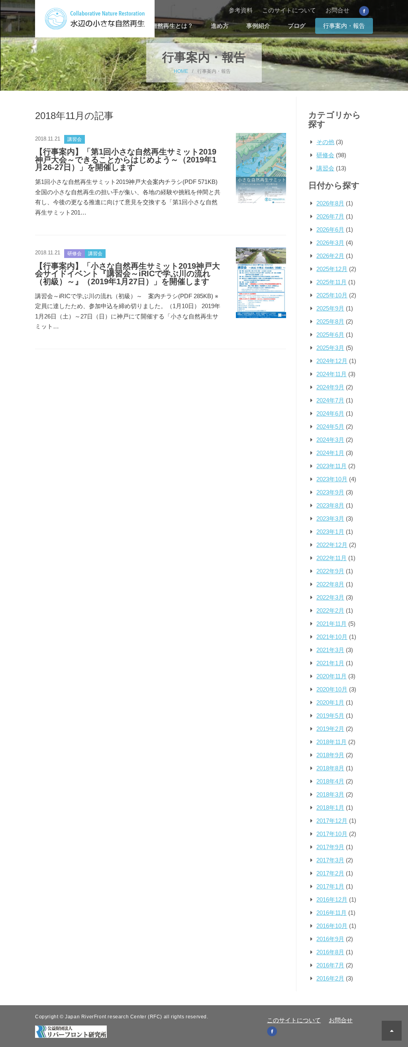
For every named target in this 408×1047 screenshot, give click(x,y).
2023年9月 (330, 492)
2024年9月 (330, 387)
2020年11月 (331, 676)
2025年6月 (330, 334)
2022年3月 (330, 597)
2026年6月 (330, 229)
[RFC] (71, 1030)
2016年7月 (330, 965)
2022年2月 (330, 610)
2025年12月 (331, 269)
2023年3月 (330, 518)
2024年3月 (330, 439)
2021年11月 (331, 623)
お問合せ (337, 10)
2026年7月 (330, 216)
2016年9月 (330, 939)
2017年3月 (330, 860)
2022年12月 (331, 544)
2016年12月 (331, 899)
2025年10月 (331, 295)
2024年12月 (331, 360)
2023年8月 (330, 505)
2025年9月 (330, 308)
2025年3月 (330, 347)
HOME (181, 71)
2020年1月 (330, 702)
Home (108, 25)
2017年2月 (330, 873)
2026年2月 (330, 255)
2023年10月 (331, 479)
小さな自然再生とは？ (163, 25)
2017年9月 (330, 847)
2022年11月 (331, 558)
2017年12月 (331, 820)
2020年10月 (331, 689)
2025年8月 (330, 321)
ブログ (297, 25)
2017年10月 (331, 833)
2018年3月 (330, 794)
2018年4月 (330, 781)
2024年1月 (330, 452)
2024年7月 (330, 400)
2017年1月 (330, 886)
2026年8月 (330, 203)
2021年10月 (331, 636)
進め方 (220, 25)
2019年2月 (330, 728)
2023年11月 (331, 466)
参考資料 (241, 10)
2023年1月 (330, 531)
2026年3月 (330, 242)
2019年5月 (330, 715)
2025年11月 (331, 282)
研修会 (325, 155)
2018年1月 (330, 807)
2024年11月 (331, 374)
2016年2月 (330, 978)
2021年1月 (330, 663)
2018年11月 (331, 741)
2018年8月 (330, 768)
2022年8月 (330, 584)
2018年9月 (330, 755)
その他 (325, 142)
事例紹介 (258, 25)
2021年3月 (330, 650)
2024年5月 (330, 426)
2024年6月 (330, 413)
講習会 (325, 168)
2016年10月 (331, 925)
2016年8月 (330, 952)
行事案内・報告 (344, 25)
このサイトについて (289, 10)
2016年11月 (331, 912)
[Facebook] (364, 10)
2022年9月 (330, 571)
